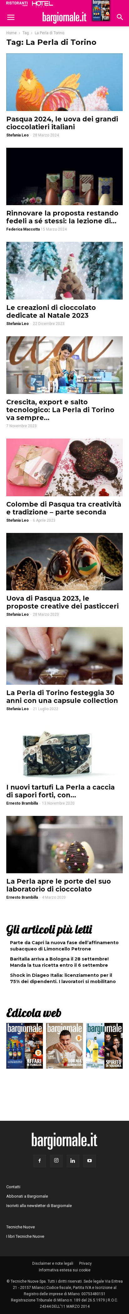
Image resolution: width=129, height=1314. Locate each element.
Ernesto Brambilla (22, 803)
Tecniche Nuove (20, 1227)
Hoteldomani (42, 4)
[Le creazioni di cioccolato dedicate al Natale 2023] (64, 271)
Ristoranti (17, 4)
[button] (120, 17)
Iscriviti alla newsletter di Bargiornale (39, 1205)
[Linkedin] (73, 1161)
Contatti (13, 1186)
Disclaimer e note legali (52, 1263)
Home (11, 33)
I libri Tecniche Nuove (25, 1236)
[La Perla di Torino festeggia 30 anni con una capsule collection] (64, 656)
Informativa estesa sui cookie (64, 1270)
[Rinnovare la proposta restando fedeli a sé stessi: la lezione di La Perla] (64, 176)
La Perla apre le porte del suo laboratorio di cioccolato (58, 885)
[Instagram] (56, 1161)
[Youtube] (89, 1161)
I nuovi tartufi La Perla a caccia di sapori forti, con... (60, 791)
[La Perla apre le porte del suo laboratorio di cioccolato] (64, 845)
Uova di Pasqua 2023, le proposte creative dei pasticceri (62, 602)
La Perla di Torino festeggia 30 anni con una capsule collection (62, 697)
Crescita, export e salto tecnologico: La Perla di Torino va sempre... (60, 410)
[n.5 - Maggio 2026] (104, 1047)
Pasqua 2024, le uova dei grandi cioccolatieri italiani (62, 123)
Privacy (85, 1263)
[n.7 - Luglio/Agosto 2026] (24, 1047)
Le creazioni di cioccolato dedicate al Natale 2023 (51, 311)
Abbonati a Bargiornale (27, 1196)
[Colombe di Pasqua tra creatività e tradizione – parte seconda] (64, 467)
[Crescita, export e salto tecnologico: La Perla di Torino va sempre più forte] (64, 365)
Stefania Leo (17, 135)
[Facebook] (40, 1161)
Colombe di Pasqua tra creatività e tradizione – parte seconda (63, 508)
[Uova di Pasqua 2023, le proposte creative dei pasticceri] (64, 562)
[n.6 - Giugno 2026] (64, 1047)
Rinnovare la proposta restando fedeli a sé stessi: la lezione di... (62, 217)
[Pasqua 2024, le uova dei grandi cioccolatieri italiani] (64, 82)
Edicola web (33, 1012)
